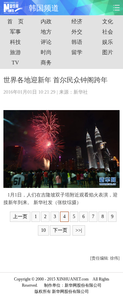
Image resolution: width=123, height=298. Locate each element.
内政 (46, 21)
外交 (76, 32)
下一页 (60, 230)
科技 (15, 42)
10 (43, 230)
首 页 (15, 21)
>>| (79, 230)
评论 (46, 42)
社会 (107, 32)
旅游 (15, 52)
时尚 (46, 52)
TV (15, 62)
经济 (76, 21)
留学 (76, 52)
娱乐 (107, 42)
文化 (107, 21)
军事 (15, 32)
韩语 (76, 42)
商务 (46, 62)
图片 (107, 52)
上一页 (20, 216)
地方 (46, 32)
